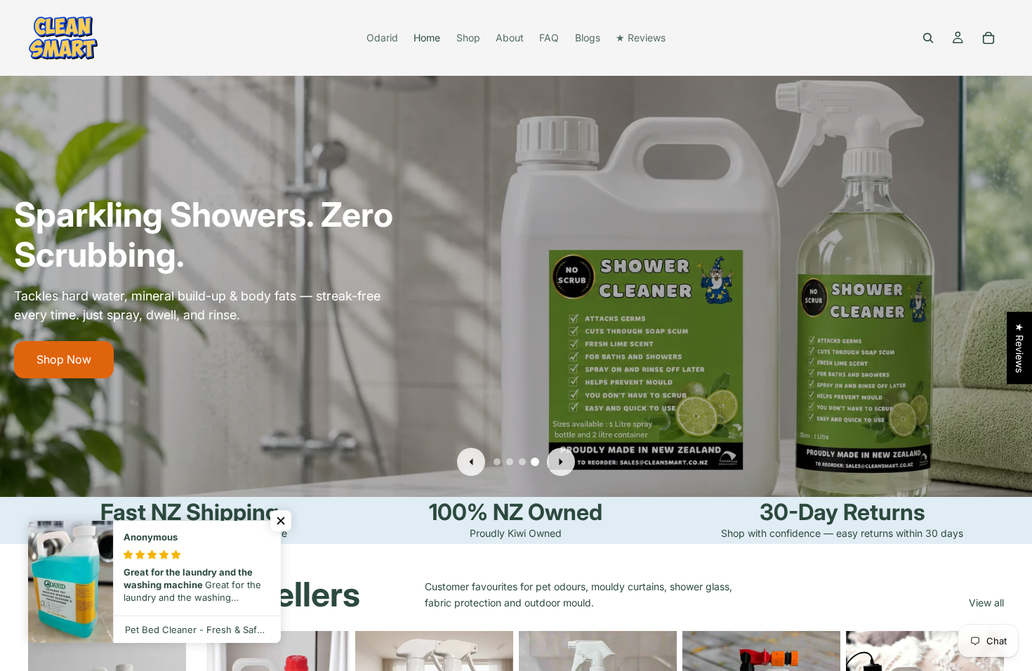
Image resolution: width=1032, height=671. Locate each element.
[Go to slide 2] (509, 461)
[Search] (928, 37)
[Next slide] (561, 462)
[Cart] (988, 37)
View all (986, 603)
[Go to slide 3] (522, 461)
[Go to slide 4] (534, 461)
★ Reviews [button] (1020, 348)
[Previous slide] (471, 462)
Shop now (63, 359)
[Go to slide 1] (497, 462)
